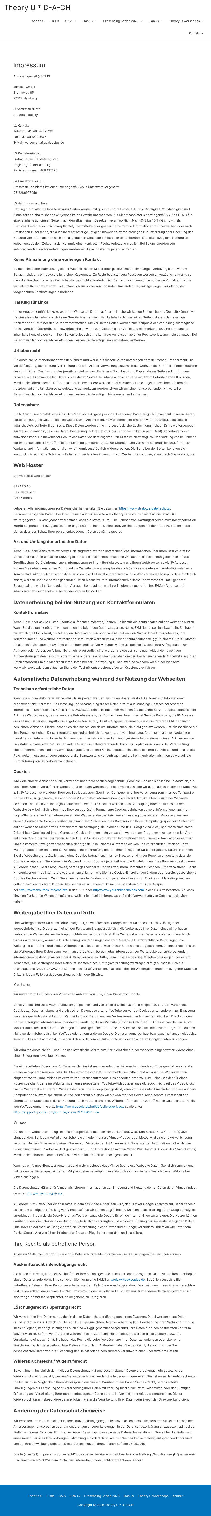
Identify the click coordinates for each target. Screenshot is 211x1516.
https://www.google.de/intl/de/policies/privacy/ (90, 1106)
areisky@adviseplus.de (128, 1280)
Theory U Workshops (184, 21)
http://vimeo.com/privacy (44, 1193)
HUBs (55, 21)
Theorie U (37, 21)
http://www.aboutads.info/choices (43, 890)
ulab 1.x (87, 21)
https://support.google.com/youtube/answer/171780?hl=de (56, 1112)
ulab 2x (154, 21)
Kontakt (194, 33)
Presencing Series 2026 (120, 21)
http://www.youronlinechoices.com (118, 890)
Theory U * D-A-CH (37, 7)
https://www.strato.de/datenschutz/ (144, 508)
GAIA (68, 21)
